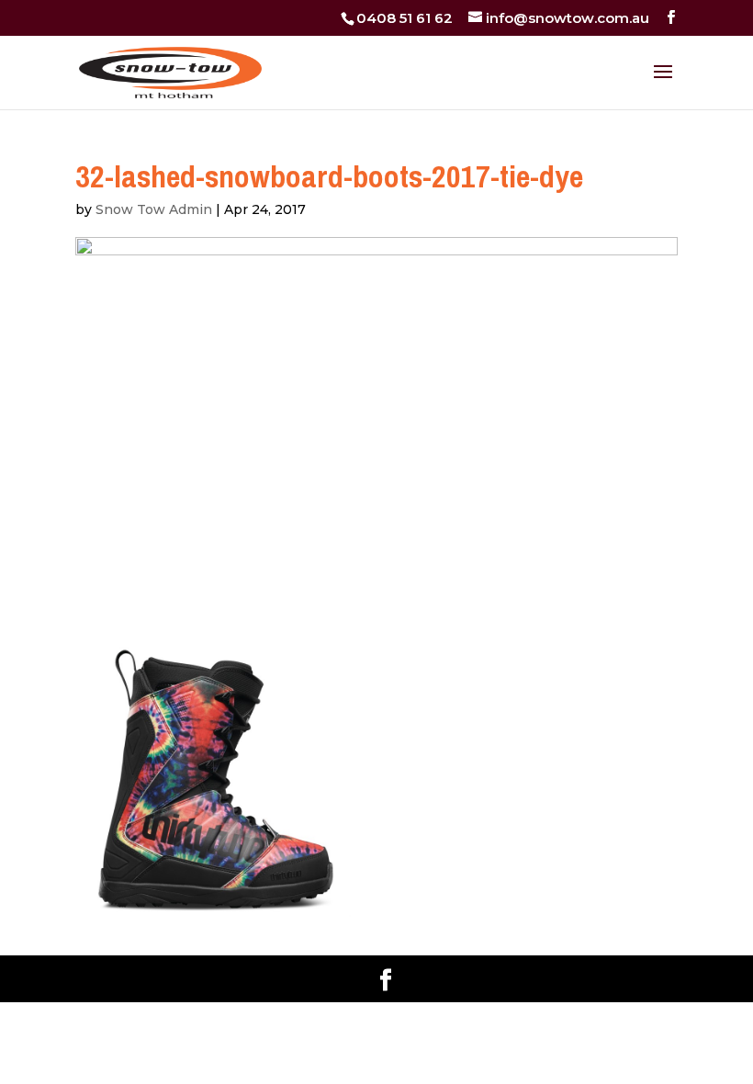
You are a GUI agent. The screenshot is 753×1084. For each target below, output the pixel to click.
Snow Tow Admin (154, 209)
